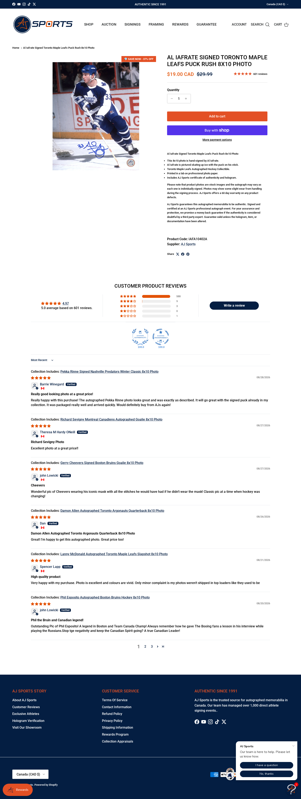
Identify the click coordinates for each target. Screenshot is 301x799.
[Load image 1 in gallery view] (96, 116)
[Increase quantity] (187, 98)
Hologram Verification (28, 721)
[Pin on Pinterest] (187, 254)
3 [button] (152, 646)
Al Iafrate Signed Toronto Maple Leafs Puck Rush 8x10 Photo (58, 47)
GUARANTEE (207, 24)
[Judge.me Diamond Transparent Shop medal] (161, 337)
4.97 (65, 303)
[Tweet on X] (177, 254)
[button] (128, 296)
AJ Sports (188, 244)
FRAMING (156, 24)
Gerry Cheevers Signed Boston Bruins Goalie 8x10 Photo (101, 463)
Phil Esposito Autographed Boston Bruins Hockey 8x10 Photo (105, 597)
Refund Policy (112, 714)
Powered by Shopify (46, 784)
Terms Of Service (115, 700)
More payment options (217, 139)
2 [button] (145, 646)
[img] (41, 378)
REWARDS (180, 24)
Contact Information (116, 707)
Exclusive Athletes (25, 714)
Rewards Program (115, 734)
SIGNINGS (132, 24)
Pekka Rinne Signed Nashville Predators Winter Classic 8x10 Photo (109, 372)
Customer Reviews (26, 707)
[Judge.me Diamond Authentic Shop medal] (140, 337)
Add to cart (217, 116)
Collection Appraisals (117, 741)
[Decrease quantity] (170, 98)
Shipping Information (117, 727)
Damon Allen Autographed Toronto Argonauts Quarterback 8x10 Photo (112, 511)
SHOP (88, 24)
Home (15, 47)
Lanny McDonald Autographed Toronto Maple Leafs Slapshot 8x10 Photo (114, 554)
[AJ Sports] (43, 24)
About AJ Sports (24, 700)
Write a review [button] (234, 305)
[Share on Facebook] (182, 254)
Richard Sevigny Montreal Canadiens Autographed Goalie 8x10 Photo (111, 419)
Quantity (173, 90)
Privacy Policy (112, 721)
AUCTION (109, 24)
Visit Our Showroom (27, 727)
